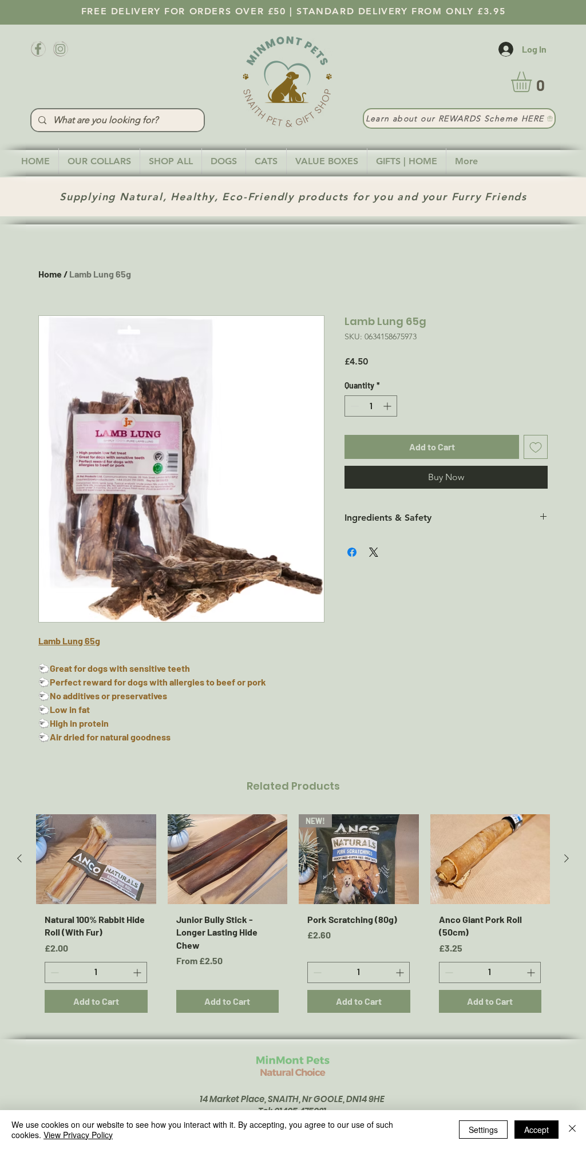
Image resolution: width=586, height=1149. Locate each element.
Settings (483, 1129)
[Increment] (388, 406)
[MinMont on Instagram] (60, 49)
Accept (536, 1129)
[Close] (572, 1129)
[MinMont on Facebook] (38, 49)
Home (50, 273)
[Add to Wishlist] (536, 447)
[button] (533, 82)
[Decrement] (353, 406)
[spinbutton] (371, 406)
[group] (293, 918)
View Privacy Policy (78, 1134)
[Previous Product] (19, 858)
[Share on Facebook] (352, 552)
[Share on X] (374, 552)
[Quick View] (96, 859)
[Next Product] (566, 858)
